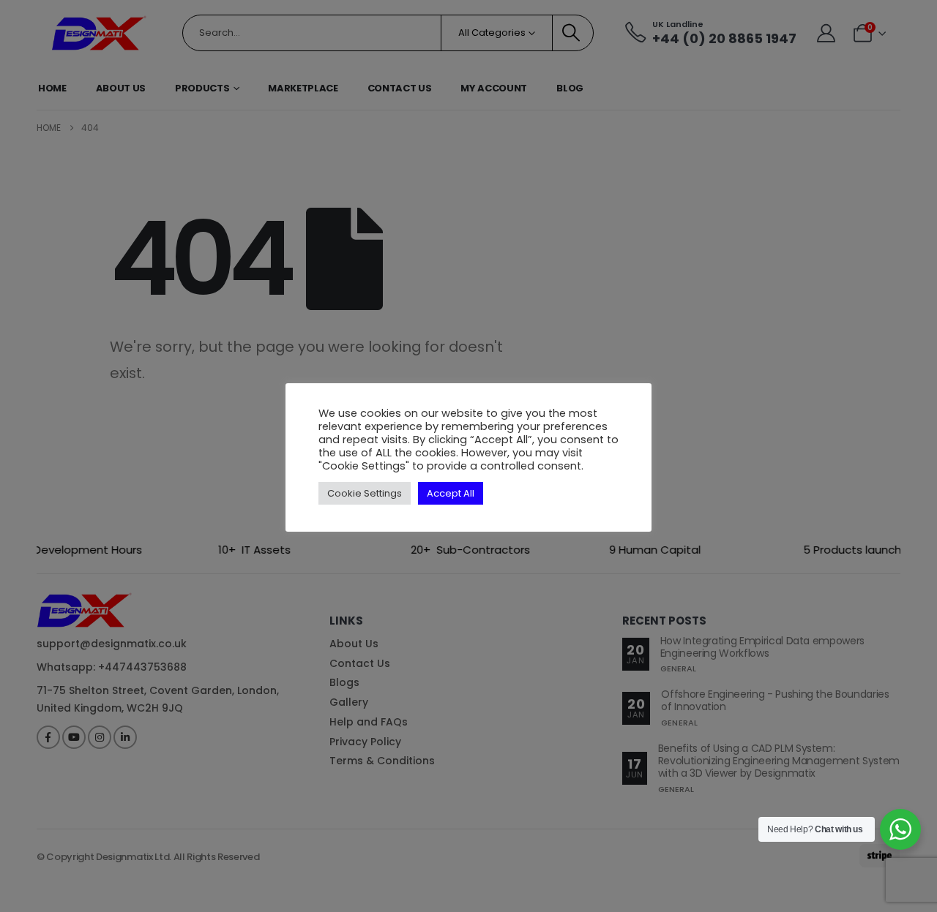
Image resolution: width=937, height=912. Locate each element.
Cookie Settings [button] (364, 493)
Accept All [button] (450, 493)
